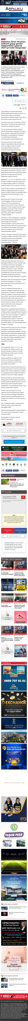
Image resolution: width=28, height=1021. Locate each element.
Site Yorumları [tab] (7, 530)
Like (9, 95)
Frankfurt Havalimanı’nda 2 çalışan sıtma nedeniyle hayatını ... (17, 907)
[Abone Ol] (19, 104)
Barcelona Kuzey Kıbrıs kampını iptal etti (17, 913)
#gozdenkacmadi (19, 424)
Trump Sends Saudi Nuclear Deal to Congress (18, 984)
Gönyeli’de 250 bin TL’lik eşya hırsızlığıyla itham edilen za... (16, 979)
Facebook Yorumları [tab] (20, 530)
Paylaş (16, 95)
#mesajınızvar (9, 425)
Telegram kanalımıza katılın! (15, 442)
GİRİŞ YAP (23, 497)
